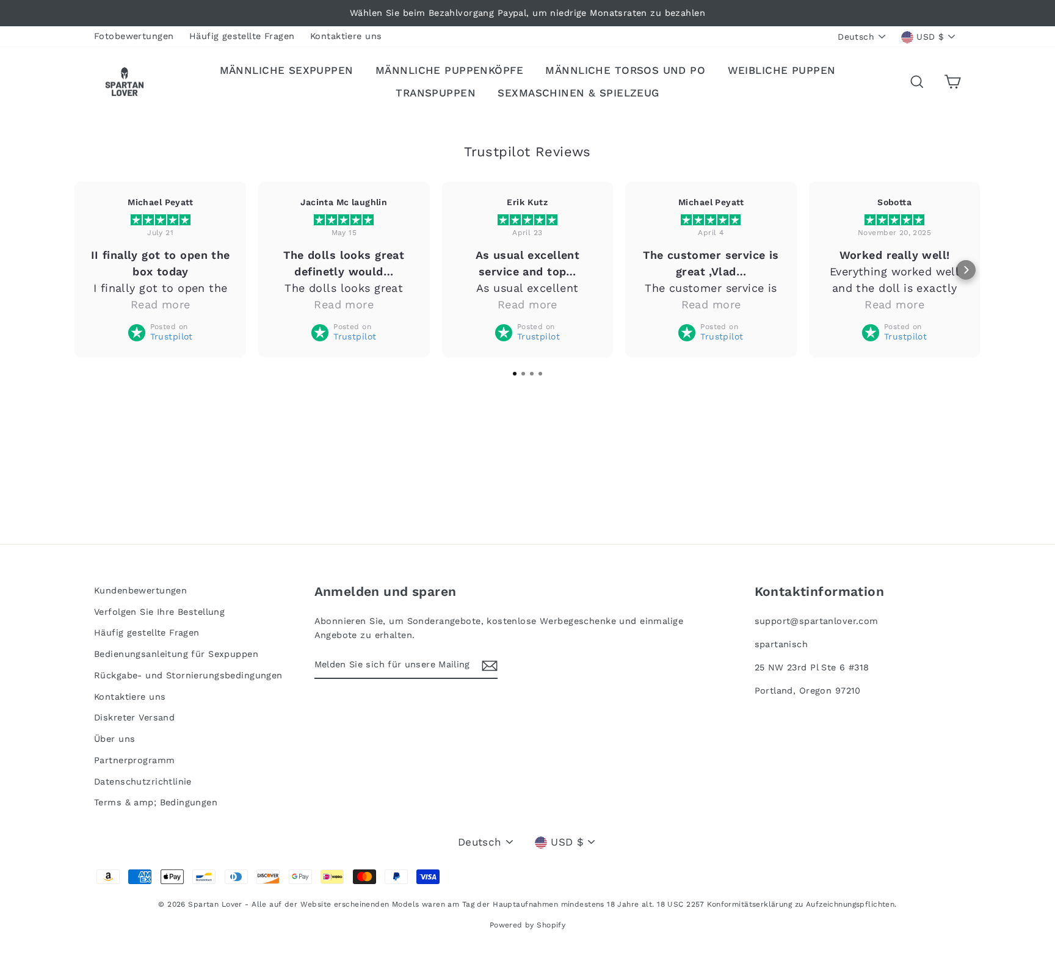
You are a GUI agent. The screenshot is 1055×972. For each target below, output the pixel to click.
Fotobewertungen (133, 36)
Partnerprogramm (134, 760)
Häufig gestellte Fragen (242, 36)
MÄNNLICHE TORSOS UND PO (625, 70)
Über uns (114, 739)
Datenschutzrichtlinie (143, 782)
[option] (527, 13)
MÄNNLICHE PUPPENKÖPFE (449, 70)
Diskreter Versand (134, 718)
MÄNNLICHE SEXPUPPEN (286, 70)
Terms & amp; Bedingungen (155, 802)
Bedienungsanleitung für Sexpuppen (176, 654)
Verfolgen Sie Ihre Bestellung (159, 612)
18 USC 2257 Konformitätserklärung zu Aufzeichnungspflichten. (777, 904)
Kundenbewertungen (140, 591)
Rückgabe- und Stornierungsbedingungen (188, 675)
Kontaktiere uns (346, 36)
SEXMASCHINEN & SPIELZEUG (578, 93)
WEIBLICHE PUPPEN (782, 70)
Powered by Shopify (528, 925)
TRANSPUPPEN (436, 93)
